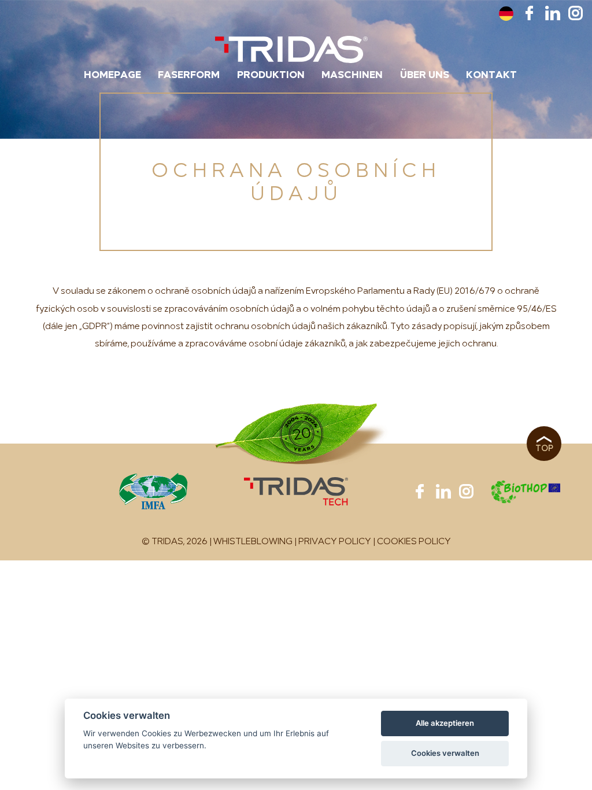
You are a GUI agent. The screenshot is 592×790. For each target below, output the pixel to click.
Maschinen (352, 75)
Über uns (424, 75)
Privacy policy (334, 542)
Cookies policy (414, 542)
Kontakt (491, 75)
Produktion (271, 75)
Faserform (189, 75)
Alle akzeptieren (445, 723)
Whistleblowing (253, 542)
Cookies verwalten (445, 753)
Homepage (112, 75)
